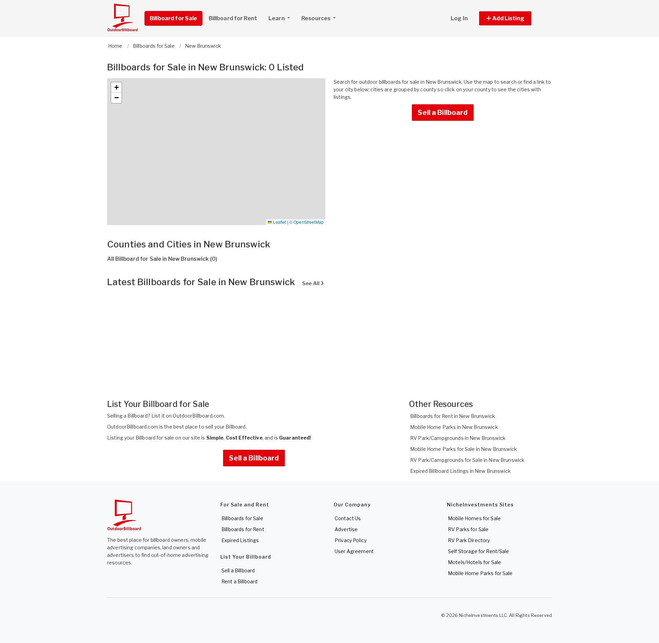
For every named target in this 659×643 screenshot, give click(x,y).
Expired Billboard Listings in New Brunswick (460, 471)
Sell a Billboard (442, 112)
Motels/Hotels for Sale (474, 562)
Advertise (346, 529)
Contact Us (348, 518)
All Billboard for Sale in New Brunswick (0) (162, 259)
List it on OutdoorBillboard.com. (188, 416)
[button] (513, 18)
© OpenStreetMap (306, 222)
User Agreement (354, 551)
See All (311, 283)
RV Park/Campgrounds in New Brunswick (458, 438)
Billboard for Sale (173, 18)
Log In (459, 18)
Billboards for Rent (242, 529)
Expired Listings (240, 540)
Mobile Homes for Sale (474, 518)
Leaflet (279, 222)
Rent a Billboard (239, 581)
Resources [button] (316, 18)
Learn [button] (277, 18)
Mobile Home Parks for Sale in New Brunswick (463, 449)
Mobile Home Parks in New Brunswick (454, 427)
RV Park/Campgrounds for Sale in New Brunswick (467, 460)
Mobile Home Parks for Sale (480, 573)
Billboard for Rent (233, 18)
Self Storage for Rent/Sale (478, 551)
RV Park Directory (469, 540)
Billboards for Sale (242, 518)
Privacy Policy (351, 540)
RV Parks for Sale (468, 529)
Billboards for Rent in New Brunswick (452, 416)
